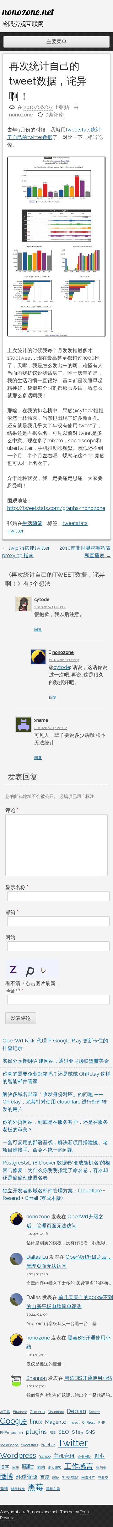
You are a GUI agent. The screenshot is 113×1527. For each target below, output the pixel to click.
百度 (45, 1477)
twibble (48, 1444)
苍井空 (103, 1477)
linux (36, 1421)
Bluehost (20, 1412)
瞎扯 (55, 1477)
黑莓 (35, 1487)
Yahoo (45, 1456)
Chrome (37, 1411)
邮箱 (11, 912)
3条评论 (55, 115)
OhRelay (88, 1422)
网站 (10, 937)
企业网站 (84, 1456)
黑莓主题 (53, 1489)
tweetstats (75, 523)
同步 (15, 1467)
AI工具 (5, 1412)
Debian (76, 1411)
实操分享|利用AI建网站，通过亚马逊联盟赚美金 (56, 1061)
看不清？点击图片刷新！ (33, 983)
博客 (4, 1467)
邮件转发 (18, 1489)
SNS (90, 1432)
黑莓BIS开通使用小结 (88, 1378)
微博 (6, 1476)
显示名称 (16, 887)
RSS (53, 1432)
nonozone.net (28, 11)
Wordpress (18, 1455)
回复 (38, 629)
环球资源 (26, 1477)
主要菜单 (56, 41)
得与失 (101, 1467)
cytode (61, 667)
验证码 (14, 991)
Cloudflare (56, 1412)
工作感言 (78, 1466)
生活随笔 (32, 523)
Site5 (77, 1432)
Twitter (15, 531)
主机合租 (64, 1456)
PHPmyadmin (11, 1432)
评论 (11, 810)
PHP (101, 1422)
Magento (56, 1422)
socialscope (9, 1445)
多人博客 (55, 1467)
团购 (41, 1467)
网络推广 (88, 1477)
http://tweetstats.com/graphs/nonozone (56, 508)
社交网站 (70, 1477)
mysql (74, 1422)
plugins (36, 1431)
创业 (99, 1456)
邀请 (4, 1488)
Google (13, 1421)
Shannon (36, 1378)
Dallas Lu (37, 1257)
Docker (94, 1412)
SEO (63, 1432)
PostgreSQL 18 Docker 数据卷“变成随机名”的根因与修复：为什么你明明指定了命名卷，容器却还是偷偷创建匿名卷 (56, 1170)
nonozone (21, 115)
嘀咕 (28, 1466)
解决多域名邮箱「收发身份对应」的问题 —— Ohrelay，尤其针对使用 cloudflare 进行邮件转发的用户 (55, 1101)
